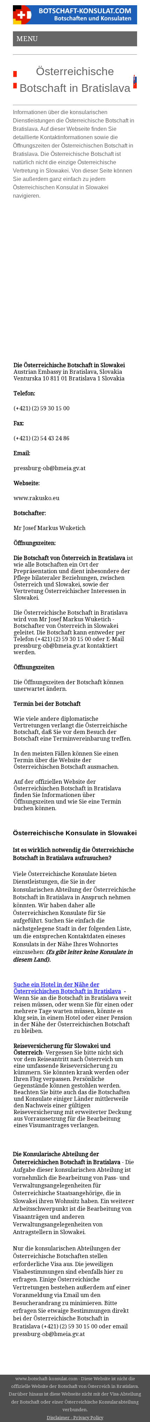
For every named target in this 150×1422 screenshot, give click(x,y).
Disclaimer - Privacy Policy (75, 1417)
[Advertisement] (75, 277)
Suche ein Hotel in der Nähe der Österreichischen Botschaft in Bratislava (67, 988)
